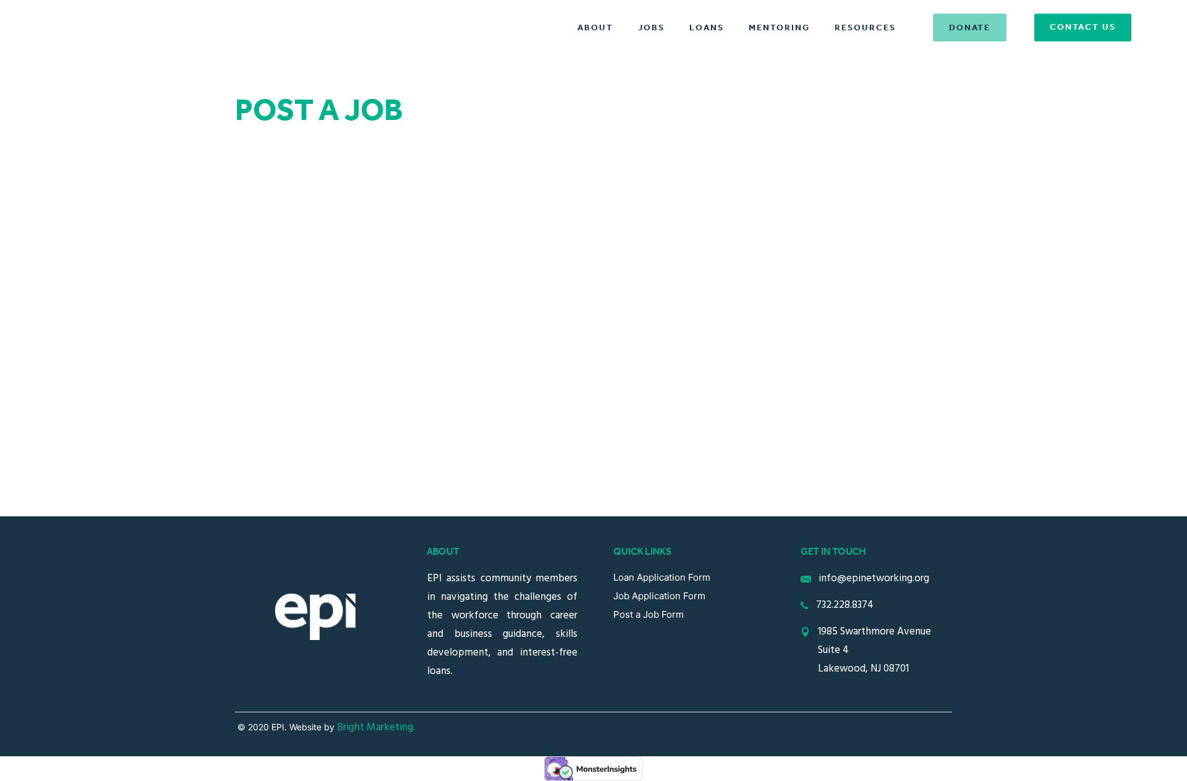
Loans (706, 28)
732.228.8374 (845, 605)
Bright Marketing (375, 727)
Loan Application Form (661, 577)
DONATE (969, 28)
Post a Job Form (648, 614)
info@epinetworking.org (874, 578)
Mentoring (779, 28)
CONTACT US (1083, 27)
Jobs (651, 28)
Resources (865, 28)
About (595, 28)
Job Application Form (659, 596)
